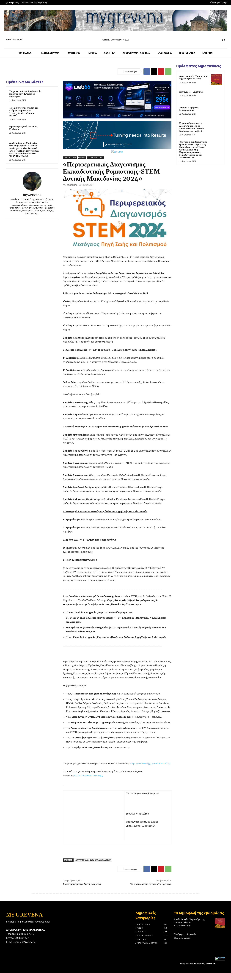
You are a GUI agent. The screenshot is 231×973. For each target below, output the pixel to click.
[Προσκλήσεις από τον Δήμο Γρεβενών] (49, 131)
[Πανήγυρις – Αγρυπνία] (216, 95)
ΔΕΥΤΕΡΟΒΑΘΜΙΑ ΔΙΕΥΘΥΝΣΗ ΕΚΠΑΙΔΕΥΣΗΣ (92, 860)
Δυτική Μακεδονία (95, 158)
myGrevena (32, 195)
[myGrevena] (32, 181)
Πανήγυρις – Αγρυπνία (191, 91)
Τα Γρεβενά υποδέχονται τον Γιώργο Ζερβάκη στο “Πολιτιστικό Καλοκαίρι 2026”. (23, 111)
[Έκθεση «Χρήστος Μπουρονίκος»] (216, 111)
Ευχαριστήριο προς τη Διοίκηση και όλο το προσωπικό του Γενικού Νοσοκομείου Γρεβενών (191, 127)
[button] (223, 40)
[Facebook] (205, 40)
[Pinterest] (161, 71)
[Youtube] (217, 40)
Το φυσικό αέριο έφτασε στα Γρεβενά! (150, 884)
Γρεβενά (81, 158)
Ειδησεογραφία (69, 158)
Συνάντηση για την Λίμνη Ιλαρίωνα (82, 884)
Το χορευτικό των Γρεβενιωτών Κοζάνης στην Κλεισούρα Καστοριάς (25, 94)
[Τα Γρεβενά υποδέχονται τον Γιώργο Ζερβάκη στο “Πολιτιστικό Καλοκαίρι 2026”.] (49, 112)
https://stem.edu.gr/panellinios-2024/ (149, 763)
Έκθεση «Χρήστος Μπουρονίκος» (188, 109)
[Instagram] (211, 40)
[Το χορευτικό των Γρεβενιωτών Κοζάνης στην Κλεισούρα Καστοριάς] (49, 96)
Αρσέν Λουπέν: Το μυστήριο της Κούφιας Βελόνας (193, 77)
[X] (154, 71)
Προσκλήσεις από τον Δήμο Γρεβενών (23, 128)
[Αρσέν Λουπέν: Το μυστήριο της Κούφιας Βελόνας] (216, 79)
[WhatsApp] (168, 71)
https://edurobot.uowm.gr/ (88, 775)
